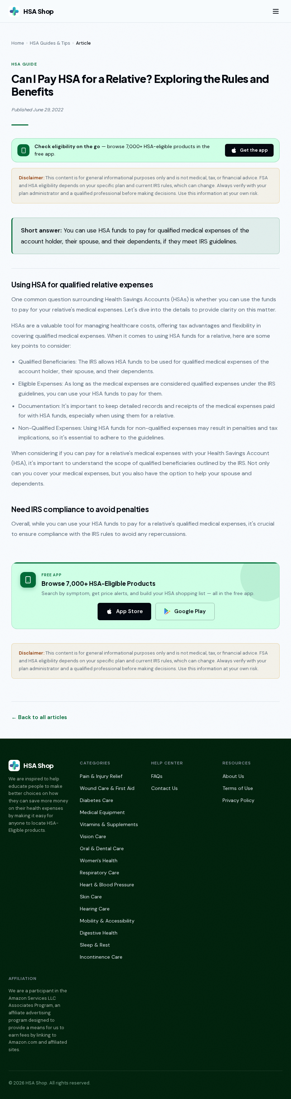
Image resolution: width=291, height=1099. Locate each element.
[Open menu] (275, 11)
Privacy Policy (238, 800)
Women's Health (98, 860)
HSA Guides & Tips (50, 43)
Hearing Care (95, 908)
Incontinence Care (101, 957)
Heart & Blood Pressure (107, 884)
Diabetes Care (96, 800)
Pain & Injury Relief (101, 776)
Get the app (254, 150)
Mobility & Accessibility (107, 921)
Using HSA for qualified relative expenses (82, 284)
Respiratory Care (99, 872)
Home (17, 43)
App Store (129, 611)
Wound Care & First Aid (107, 788)
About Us (233, 776)
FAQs (157, 776)
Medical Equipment (102, 812)
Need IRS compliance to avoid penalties (80, 509)
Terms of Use (238, 788)
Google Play (190, 611)
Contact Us (164, 788)
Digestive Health (98, 933)
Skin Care (91, 896)
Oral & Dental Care (102, 848)
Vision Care (93, 836)
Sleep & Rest (95, 945)
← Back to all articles (39, 717)
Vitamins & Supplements (109, 824)
